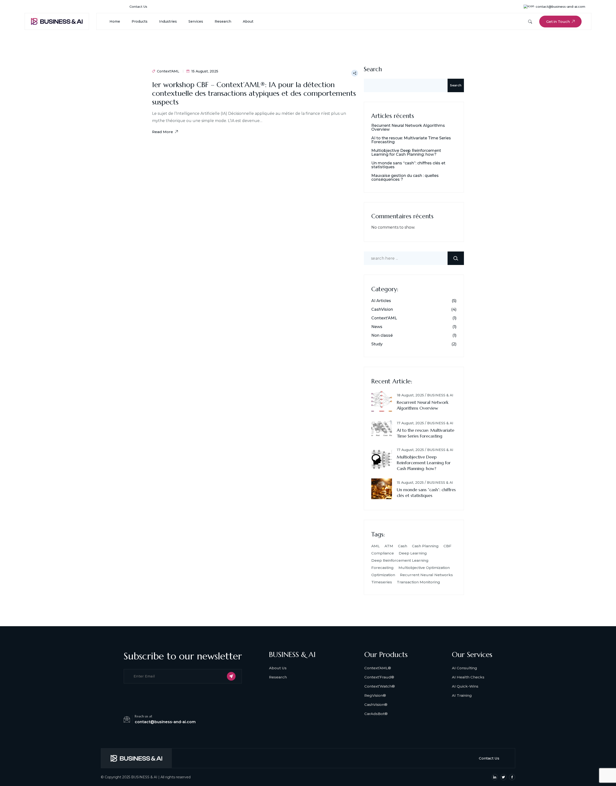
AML (375, 546)
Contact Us (138, 6)
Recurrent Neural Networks (426, 575)
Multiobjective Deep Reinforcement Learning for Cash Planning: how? (406, 152)
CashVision (382, 309)
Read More (162, 131)
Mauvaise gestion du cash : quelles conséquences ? (405, 177)
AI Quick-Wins (465, 686)
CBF (447, 546)
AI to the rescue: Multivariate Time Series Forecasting (411, 140)
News (376, 327)
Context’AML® (377, 668)
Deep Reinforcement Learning (400, 560)
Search (373, 69)
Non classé (382, 335)
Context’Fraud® (379, 677)
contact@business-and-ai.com (560, 6)
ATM (389, 546)
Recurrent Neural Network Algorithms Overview (408, 127)
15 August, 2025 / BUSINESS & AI (425, 482)
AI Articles (381, 301)
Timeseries (381, 582)
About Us (278, 668)
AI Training (462, 695)
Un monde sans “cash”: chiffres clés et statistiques (408, 165)
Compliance (382, 553)
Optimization (383, 575)
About (248, 21)
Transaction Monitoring (418, 582)
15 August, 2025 (204, 71)
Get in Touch (558, 21)
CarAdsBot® (376, 713)
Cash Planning (425, 546)
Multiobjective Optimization (424, 567)
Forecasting (382, 567)
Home (114, 21)
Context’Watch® (379, 686)
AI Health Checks (468, 677)
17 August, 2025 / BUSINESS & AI (425, 423)
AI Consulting (464, 668)
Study (377, 344)
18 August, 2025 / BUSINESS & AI (425, 395)
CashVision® (375, 704)
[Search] (456, 258)
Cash (402, 546)
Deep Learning (413, 553)
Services (195, 21)
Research (223, 21)
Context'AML (168, 71)
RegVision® (375, 695)
